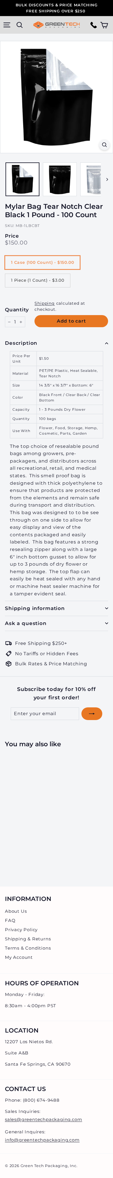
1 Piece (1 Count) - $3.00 (37, 280)
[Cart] (104, 25)
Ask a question (26, 623)
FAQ (10, 920)
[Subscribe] (91, 713)
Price (12, 236)
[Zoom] (104, 144)
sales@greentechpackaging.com (43, 1119)
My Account (19, 957)
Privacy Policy (21, 929)
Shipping (44, 303)
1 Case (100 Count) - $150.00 (42, 262)
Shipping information (35, 608)
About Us (16, 911)
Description (21, 343)
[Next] (104, 179)
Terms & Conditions (28, 948)
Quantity (17, 310)
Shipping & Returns (28, 939)
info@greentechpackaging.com (42, 1140)
